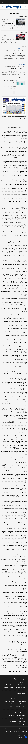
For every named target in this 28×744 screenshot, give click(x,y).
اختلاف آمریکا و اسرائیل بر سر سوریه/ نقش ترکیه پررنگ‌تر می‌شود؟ (15, 331)
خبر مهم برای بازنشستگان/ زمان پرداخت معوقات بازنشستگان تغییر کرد (14, 227)
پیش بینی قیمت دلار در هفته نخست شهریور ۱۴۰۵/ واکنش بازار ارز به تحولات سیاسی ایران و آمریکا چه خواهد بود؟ (14, 317)
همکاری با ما (12, 715)
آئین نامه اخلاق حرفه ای (20, 724)
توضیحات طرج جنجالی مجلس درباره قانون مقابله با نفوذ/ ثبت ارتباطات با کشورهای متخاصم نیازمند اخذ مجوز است (14, 356)
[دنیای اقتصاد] (13, 7)
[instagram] (22, 728)
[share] (11, 728)
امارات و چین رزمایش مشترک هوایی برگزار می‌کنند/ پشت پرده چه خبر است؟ (15, 378)
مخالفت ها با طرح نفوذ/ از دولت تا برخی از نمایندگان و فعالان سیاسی (15, 363)
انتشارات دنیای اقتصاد (20, 693)
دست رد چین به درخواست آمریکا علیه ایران (18, 201)
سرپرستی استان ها (21, 715)
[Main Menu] (25, 6)
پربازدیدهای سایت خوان (14, 127)
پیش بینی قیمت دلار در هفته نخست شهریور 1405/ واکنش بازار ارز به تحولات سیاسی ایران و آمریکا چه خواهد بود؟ (14, 532)
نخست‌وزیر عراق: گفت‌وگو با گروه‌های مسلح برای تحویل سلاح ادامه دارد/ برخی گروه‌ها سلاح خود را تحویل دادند (15, 274)
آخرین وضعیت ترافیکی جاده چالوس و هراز (18, 325)
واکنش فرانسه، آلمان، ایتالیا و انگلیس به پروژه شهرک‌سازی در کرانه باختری (14, 231)
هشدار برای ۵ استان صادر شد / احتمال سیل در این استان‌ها (14, 235)
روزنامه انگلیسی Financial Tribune (17, 706)
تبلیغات (16, 712)
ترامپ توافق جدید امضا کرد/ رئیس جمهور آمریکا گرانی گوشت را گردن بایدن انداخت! (15, 367)
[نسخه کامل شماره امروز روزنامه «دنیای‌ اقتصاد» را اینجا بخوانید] (14, 105)
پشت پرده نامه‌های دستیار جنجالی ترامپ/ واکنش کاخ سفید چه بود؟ (14, 256)
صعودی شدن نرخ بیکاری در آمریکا (9, 81)
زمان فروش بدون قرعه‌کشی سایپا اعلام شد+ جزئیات (16, 220)
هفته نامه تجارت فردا (20, 687)
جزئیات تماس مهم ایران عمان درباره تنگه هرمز (17, 245)
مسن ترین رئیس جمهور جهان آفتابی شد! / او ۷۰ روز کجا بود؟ (15, 185)
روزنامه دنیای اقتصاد (20, 684)
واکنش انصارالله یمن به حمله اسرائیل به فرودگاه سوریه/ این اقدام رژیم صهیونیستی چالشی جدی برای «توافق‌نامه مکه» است (14, 422)
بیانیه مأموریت (13, 721)
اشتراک (10, 712)
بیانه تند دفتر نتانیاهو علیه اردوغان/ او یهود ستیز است (15, 278)
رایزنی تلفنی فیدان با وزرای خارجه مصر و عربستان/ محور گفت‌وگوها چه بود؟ (15, 393)
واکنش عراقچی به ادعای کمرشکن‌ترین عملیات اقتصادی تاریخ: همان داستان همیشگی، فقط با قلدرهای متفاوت (14, 281)
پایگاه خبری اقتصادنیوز (8, 687)
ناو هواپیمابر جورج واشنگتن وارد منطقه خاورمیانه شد (15, 213)
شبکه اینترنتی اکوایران (9, 684)
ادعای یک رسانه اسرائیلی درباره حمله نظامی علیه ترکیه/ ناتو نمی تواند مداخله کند (14, 189)
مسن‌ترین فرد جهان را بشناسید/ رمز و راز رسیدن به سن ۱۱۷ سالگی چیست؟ (14, 388)
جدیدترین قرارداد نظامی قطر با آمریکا (19, 342)
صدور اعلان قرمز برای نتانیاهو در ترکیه (19, 359)
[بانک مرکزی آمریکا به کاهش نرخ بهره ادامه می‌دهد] (20, 21)
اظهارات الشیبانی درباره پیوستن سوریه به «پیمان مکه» (16, 371)
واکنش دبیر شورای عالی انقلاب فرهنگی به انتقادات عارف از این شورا (15, 336)
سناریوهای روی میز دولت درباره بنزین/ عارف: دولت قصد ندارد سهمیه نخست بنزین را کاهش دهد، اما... (15, 216)
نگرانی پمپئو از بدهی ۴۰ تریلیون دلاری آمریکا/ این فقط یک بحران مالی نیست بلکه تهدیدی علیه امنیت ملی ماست (14, 400)
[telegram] (17, 728)
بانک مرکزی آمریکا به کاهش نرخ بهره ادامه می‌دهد (9, 22)
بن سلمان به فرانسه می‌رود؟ (21, 271)
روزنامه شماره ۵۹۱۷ (22, 64)
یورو (14, 2)
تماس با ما (22, 712)
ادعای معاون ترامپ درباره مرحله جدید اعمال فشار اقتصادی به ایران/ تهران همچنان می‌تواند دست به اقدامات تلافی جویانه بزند (14, 453)
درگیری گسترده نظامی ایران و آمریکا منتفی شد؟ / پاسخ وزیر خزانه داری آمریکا (14, 180)
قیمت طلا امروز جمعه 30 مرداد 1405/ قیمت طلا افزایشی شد (14, 505)
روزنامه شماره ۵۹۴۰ (21, 48)
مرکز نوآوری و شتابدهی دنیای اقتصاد (17, 698)
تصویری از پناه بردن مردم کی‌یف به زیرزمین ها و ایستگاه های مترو (15, 322)
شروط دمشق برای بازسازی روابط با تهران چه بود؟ (16, 314)
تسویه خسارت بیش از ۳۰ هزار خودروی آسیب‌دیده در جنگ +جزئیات (14, 299)
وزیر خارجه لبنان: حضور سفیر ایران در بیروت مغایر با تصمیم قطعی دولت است (14, 147)
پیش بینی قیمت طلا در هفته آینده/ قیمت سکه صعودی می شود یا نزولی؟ (14, 223)
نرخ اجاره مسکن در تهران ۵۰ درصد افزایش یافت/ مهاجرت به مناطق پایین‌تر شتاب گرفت (14, 346)
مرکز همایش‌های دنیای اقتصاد (18, 696)
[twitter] (19, 728)
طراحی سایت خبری (22, 737)
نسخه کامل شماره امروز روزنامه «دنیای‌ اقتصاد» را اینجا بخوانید (14, 117)
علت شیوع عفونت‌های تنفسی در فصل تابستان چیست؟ (15, 198)
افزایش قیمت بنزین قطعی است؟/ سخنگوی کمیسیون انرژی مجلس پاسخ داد (14, 172)
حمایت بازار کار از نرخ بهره (19, 53)
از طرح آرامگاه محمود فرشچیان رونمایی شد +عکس (16, 151)
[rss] (14, 728)
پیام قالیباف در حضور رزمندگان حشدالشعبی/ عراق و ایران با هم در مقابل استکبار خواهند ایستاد (14, 260)
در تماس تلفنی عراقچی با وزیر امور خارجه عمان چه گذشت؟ (14, 268)
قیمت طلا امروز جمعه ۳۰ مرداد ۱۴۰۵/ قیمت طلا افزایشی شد (14, 291)
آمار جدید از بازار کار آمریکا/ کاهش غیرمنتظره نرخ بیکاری (9, 36)
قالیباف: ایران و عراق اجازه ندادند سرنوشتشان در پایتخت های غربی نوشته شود (14, 404)
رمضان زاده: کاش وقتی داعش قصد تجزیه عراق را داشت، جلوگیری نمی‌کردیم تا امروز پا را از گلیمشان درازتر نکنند (15, 131)
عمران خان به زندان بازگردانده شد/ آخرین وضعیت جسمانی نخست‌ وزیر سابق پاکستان (14, 436)
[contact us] (8, 728)
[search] (2, 7)
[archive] (6, 728)
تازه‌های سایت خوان (14, 242)
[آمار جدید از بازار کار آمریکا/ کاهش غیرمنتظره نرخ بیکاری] (20, 37)
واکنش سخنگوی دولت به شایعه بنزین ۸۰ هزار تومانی (15, 396)
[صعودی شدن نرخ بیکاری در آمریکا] (20, 83)
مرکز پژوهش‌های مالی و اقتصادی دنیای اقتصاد (15, 701)
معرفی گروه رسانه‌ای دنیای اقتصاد (18, 682)
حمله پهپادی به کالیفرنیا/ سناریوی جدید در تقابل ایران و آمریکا (15, 265)
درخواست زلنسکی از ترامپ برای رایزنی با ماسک (17, 339)
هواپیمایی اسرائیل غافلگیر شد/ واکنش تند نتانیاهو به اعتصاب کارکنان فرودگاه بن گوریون (14, 176)
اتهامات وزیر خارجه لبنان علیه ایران (19, 204)
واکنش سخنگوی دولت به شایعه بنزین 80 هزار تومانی (15, 611)
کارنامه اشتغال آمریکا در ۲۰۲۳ (18, 69)
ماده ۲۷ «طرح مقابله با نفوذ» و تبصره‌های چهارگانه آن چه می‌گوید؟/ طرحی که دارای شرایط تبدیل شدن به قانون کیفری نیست (14, 304)
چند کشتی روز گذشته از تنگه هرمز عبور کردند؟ (17, 328)
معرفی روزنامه (22, 721)
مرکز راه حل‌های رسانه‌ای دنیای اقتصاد (17, 704)
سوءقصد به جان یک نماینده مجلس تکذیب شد (17, 432)
